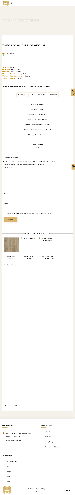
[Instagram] (67, 490)
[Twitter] (69, 490)
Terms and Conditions (51, 447)
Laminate (9, 471)
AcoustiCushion (11, 405)
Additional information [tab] (37, 94)
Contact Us (48, 437)
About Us (47, 431)
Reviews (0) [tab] (53, 94)
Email (6, 203)
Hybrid (8, 482)
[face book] (62, 490)
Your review (8, 167)
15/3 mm (37, 147)
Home (4, 20)
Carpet (8, 466)
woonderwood (47, 86)
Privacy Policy (49, 442)
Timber (16, 20)
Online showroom (11, 461)
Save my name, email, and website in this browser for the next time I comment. (30, 213)
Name (6, 194)
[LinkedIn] (64, 490)
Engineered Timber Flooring (18, 86)
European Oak (32, 86)
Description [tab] (22, 94)
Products (10, 20)
